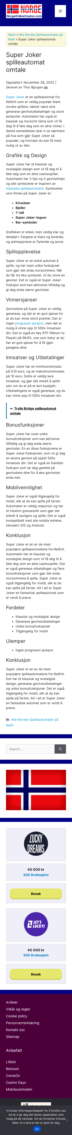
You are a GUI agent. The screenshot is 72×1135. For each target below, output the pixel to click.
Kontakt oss (15, 1030)
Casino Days (16, 1082)
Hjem (12, 35)
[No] (67, 1120)
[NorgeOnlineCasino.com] (24, 11)
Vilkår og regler (18, 1009)
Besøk (36, 894)
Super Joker (15, 97)
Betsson (12, 1069)
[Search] (60, 749)
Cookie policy (16, 1016)
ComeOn (13, 1076)
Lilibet (11, 1062)
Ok (37, 1129)
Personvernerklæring (22, 1023)
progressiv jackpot (29, 323)
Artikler (12, 1002)
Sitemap (12, 1037)
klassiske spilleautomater (25, 188)
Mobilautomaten (19, 1089)
